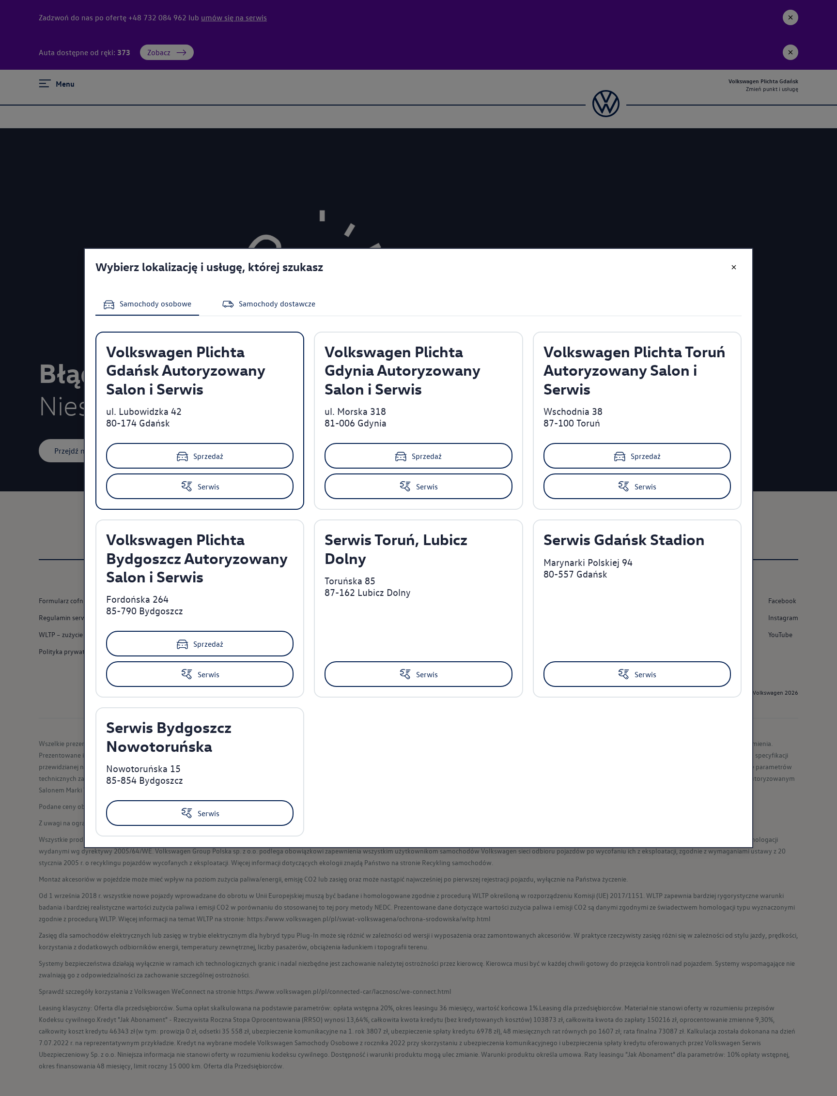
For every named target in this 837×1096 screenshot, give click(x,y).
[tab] (147, 305)
